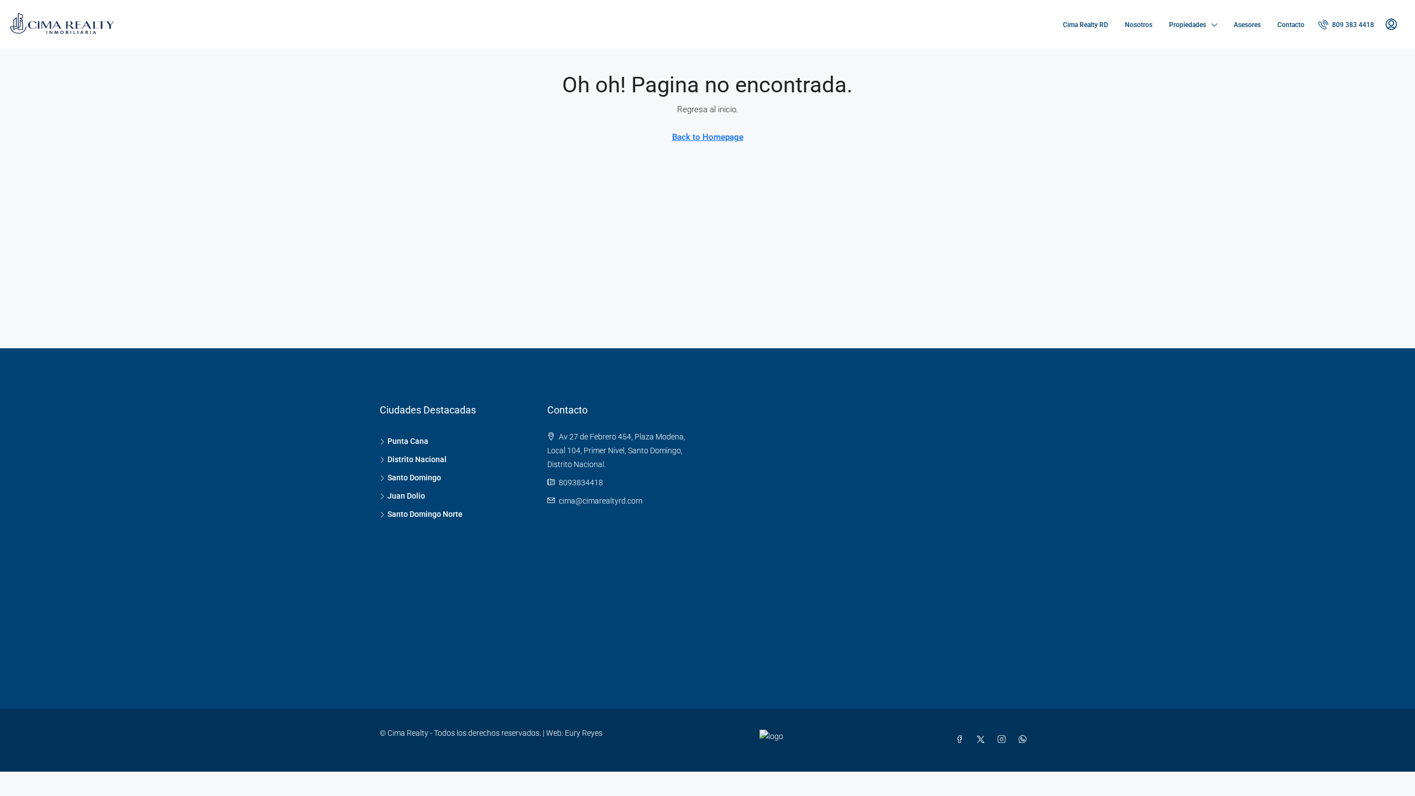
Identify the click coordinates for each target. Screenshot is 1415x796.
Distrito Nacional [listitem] (417, 459)
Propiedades (1187, 25)
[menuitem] (1346, 24)
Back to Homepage (707, 137)
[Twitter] (983, 739)
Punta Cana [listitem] (407, 441)
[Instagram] (1004, 739)
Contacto (1290, 25)
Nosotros (1138, 25)
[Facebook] (962, 739)
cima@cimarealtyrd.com (600, 500)
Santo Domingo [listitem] (414, 477)
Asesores (1247, 25)
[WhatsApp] (1025, 739)
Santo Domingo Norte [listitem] (425, 514)
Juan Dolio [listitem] (406, 495)
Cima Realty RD (1085, 25)
